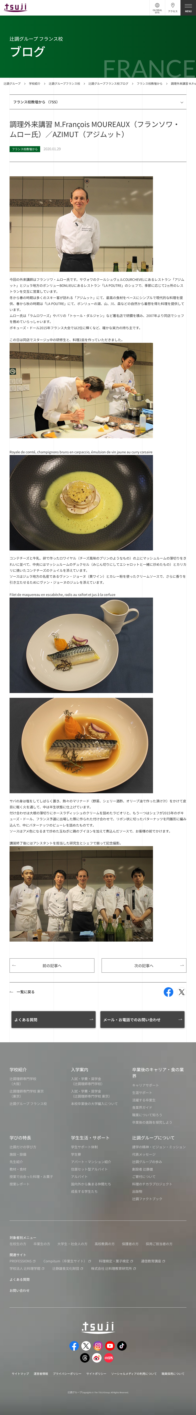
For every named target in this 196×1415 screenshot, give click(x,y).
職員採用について (173, 1373)
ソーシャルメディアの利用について (134, 1373)
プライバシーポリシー (67, 1373)
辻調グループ (12, 83)
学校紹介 (34, 83)
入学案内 (79, 1069)
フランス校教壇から (150, 83)
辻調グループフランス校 (64, 83)
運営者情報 (41, 1373)
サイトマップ (20, 1373)
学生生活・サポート (90, 1137)
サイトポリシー (96, 1373)
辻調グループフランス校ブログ (108, 83)
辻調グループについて (153, 1137)
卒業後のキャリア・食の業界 (158, 1072)
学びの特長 (20, 1137)
